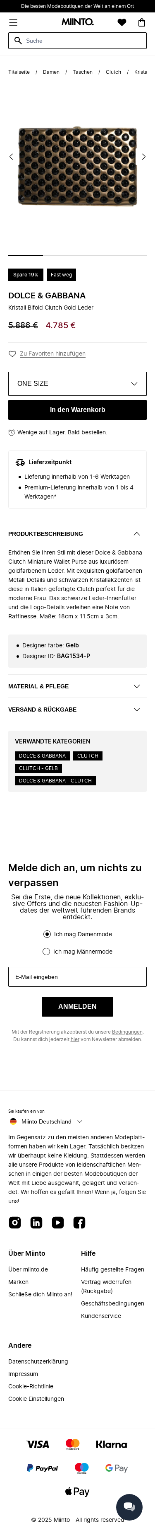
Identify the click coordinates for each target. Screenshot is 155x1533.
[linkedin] (36, 1223)
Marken (18, 1282)
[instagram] (14, 1223)
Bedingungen (127, 1031)
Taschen (83, 72)
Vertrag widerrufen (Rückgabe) (106, 1286)
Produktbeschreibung (45, 533)
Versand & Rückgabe (42, 709)
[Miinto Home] (78, 22)
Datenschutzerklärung (38, 1362)
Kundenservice (101, 1316)
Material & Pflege (38, 686)
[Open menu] (13, 22)
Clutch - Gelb (38, 768)
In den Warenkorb (77, 409)
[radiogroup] (77, 942)
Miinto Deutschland (46, 1121)
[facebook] (79, 1223)
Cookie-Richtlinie (30, 1387)
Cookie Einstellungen (36, 1399)
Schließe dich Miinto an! (40, 1295)
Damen (51, 72)
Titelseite (19, 72)
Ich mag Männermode (82, 952)
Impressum (23, 1374)
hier (75, 1039)
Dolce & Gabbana (47, 296)
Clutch (113, 72)
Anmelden (77, 1006)
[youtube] (57, 1223)
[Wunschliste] (122, 22)
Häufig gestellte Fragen (112, 1270)
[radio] (47, 934)
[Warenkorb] (142, 22)
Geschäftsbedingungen (112, 1304)
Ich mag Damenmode (83, 934)
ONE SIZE (32, 383)
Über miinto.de (28, 1270)
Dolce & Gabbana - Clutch (55, 780)
